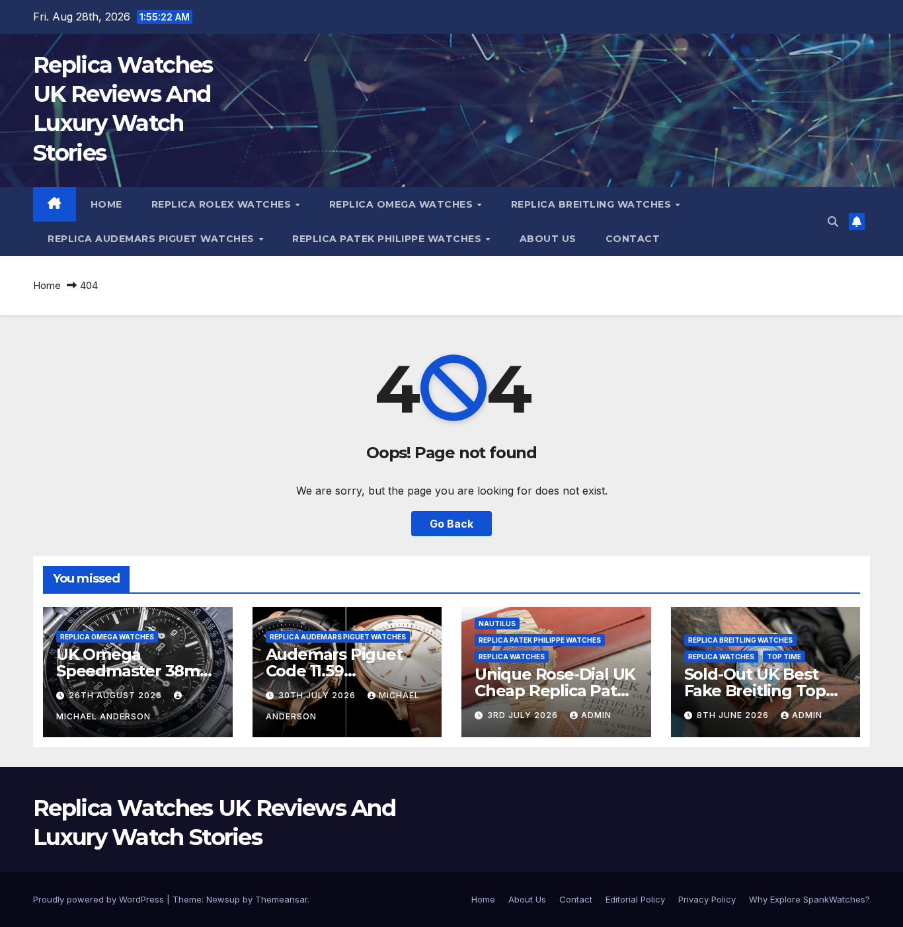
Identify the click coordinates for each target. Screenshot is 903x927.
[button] (833, 221)
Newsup (223, 899)
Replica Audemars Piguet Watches (152, 239)
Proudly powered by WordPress (100, 899)
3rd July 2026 (524, 715)
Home (106, 204)
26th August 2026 (117, 695)
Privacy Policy (707, 899)
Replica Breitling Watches (592, 204)
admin (596, 715)
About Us (548, 239)
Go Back (451, 523)
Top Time (784, 657)
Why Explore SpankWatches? (809, 899)
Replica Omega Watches (402, 204)
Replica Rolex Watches (222, 204)
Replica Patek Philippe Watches (388, 239)
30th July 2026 (318, 695)
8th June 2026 (734, 715)
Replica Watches (512, 657)
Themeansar (281, 899)
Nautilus (497, 623)
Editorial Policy (635, 899)
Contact (633, 239)
